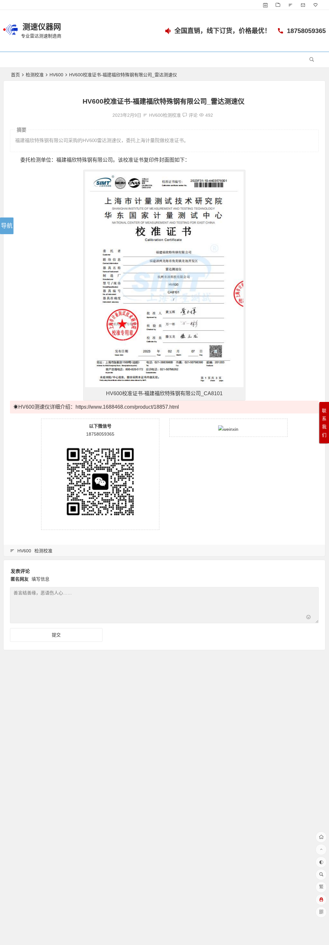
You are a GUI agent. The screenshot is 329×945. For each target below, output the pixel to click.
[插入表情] (308, 617)
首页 (15, 74)
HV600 (56, 74)
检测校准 (35, 74)
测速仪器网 (41, 26)
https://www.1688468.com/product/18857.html (127, 407)
